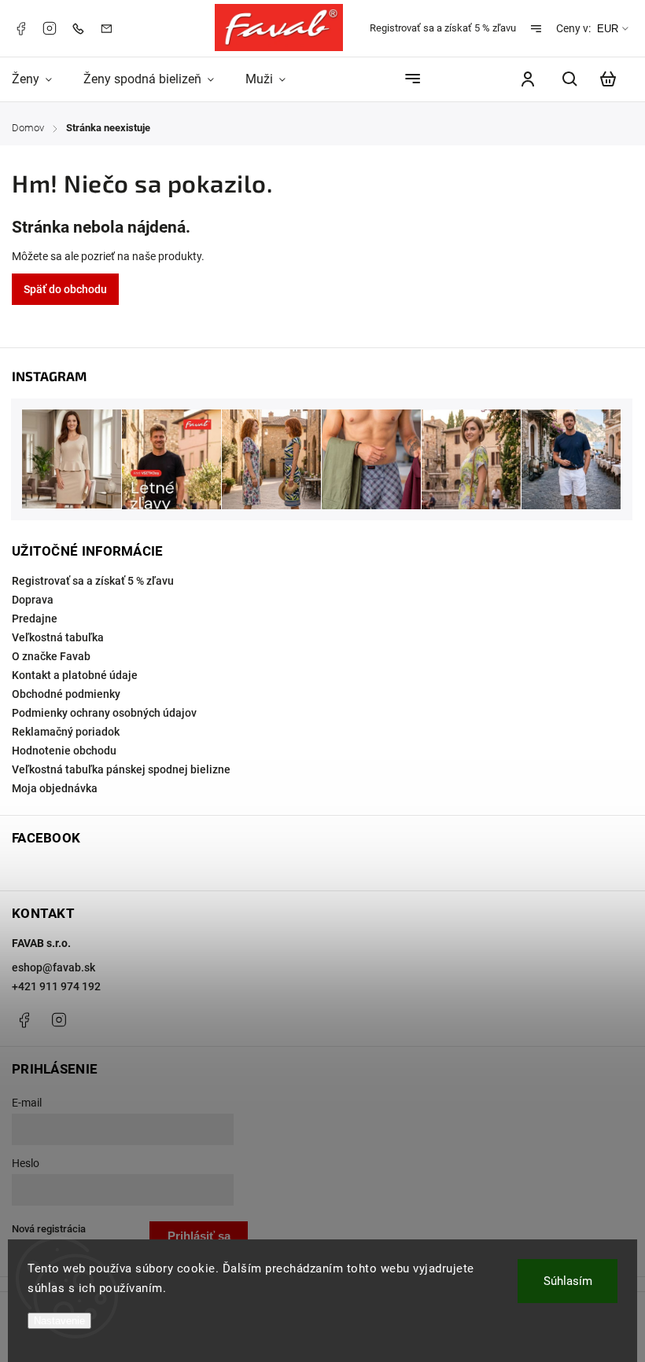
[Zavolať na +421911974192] (82, 28)
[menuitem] (40, 79)
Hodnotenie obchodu (64, 750)
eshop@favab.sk (53, 967)
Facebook (20, 28)
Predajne (34, 618)
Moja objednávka (55, 788)
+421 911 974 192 (56, 986)
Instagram (49, 28)
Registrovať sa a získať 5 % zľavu (443, 28)
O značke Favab (51, 656)
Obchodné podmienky (66, 694)
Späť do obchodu (65, 289)
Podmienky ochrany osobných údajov (104, 713)
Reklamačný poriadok (66, 731)
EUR (607, 29)
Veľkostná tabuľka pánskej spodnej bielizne (121, 769)
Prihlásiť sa (199, 1236)
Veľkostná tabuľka (58, 637)
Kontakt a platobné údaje (75, 675)
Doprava (32, 599)
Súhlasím (568, 1281)
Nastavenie (59, 1321)
